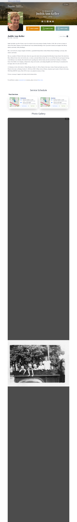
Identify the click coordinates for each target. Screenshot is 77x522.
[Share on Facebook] (42, 21)
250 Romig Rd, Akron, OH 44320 (29, 103)
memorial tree (22, 80)
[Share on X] (45, 21)
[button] (14, 101)
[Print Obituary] (53, 21)
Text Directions (24, 106)
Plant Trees (32, 106)
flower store (40, 80)
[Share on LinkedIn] (48, 21)
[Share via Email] (50, 21)
